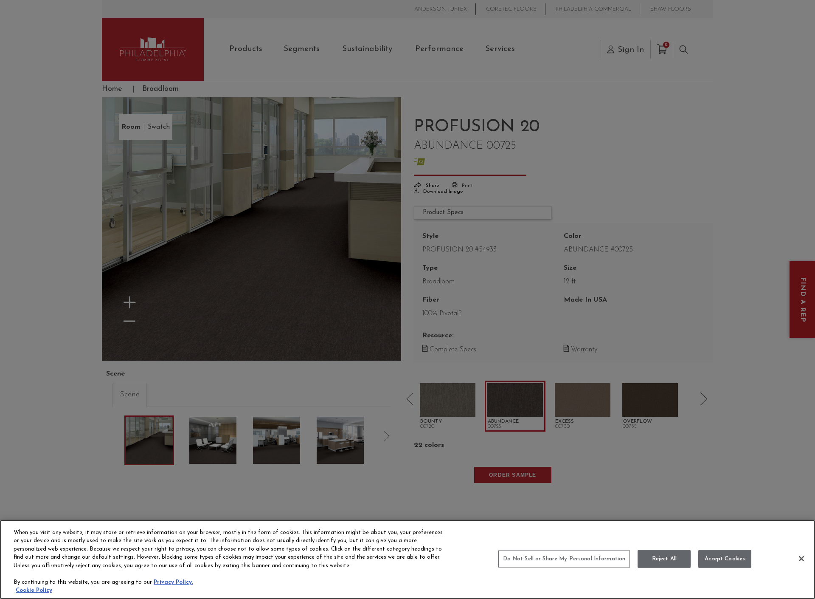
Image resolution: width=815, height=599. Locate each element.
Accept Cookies (725, 559)
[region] (407, 559)
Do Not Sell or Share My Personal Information (564, 559)
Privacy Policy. (173, 582)
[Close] (801, 558)
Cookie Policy (34, 590)
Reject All (664, 559)
